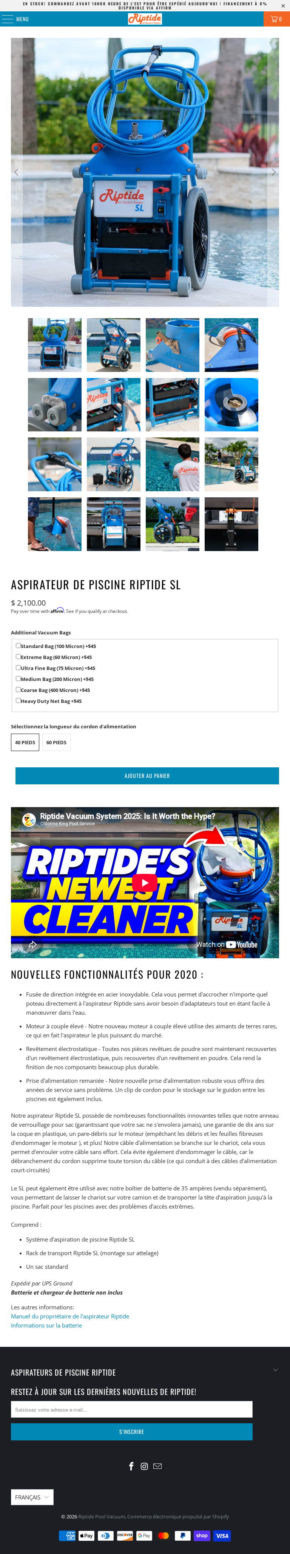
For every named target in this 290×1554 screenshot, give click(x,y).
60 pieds (56, 742)
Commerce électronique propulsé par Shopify (178, 1516)
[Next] (273, 172)
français (27, 1497)
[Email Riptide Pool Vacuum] (158, 1467)
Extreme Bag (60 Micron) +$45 (56, 657)
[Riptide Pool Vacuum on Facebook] (131, 1467)
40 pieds (25, 742)
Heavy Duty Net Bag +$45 (51, 701)
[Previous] (17, 172)
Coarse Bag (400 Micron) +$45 (55, 690)
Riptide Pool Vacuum (101, 1516)
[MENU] (3, 19)
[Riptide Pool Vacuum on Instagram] (144, 1467)
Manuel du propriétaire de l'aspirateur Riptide (70, 1316)
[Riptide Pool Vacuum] (145, 19)
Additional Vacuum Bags (41, 632)
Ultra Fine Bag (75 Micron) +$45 (58, 668)
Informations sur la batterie (46, 1325)
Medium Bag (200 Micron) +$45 (57, 679)
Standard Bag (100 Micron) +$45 (58, 646)
